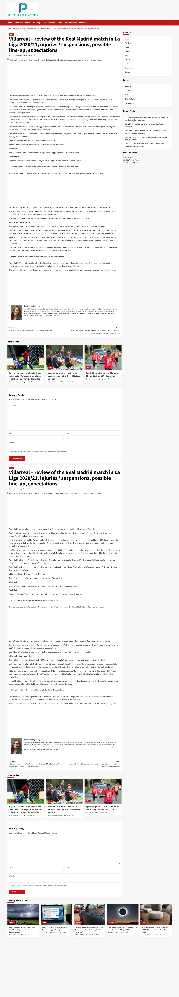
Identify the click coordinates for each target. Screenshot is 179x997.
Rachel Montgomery (16, 55)
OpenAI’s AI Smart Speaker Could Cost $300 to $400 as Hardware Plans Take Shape (144, 145)
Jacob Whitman (15, 935)
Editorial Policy (130, 99)
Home (9, 22)
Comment (13, 405)
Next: (95, 330)
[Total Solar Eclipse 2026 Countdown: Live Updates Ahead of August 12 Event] (122, 914)
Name (11, 434)
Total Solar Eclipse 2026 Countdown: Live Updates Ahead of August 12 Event (146, 138)
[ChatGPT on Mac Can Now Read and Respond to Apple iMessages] (56, 914)
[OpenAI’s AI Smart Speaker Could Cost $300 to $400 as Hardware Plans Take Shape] (156, 914)
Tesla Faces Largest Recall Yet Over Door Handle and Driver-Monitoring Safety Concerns (146, 132)
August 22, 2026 (25, 935)
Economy (36, 22)
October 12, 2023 (66, 382)
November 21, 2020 (29, 55)
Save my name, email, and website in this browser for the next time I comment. (40, 451)
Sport (60, 22)
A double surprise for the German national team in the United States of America (64, 376)
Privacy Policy (129, 103)
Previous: (30, 329)
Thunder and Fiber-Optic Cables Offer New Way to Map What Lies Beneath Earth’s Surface (146, 119)
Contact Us (129, 91)
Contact (82, 22)
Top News (19, 22)
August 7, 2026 (124, 932)
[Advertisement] (64, 78)
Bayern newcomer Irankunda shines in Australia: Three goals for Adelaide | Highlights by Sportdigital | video (25, 376)
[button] (170, 22)
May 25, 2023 (104, 379)
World (27, 22)
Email (68, 434)
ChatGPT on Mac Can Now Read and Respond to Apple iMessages (144, 125)
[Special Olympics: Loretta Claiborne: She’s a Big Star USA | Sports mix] (103, 357)
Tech (44, 22)
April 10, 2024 (27, 382)
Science (52, 22)
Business (78, 922)
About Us (128, 86)
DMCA (127, 95)
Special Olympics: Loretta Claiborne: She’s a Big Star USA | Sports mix (102, 374)
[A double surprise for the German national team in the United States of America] (64, 357)
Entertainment (71, 22)
